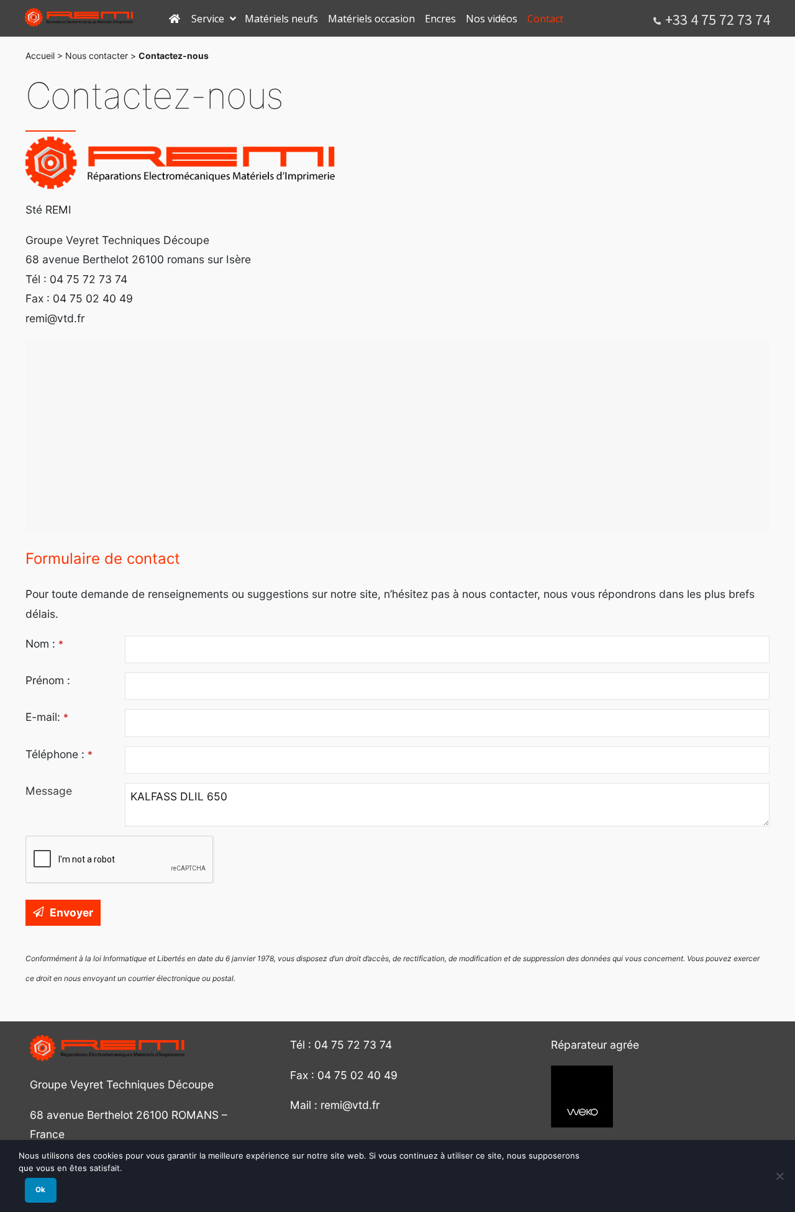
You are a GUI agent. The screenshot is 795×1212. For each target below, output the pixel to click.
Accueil (40, 55)
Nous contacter (96, 55)
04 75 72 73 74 (353, 1044)
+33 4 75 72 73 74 (717, 19)
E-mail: (46, 716)
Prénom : (47, 680)
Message (48, 790)
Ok (40, 1189)
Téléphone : (59, 754)
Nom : (44, 643)
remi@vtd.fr (349, 1104)
